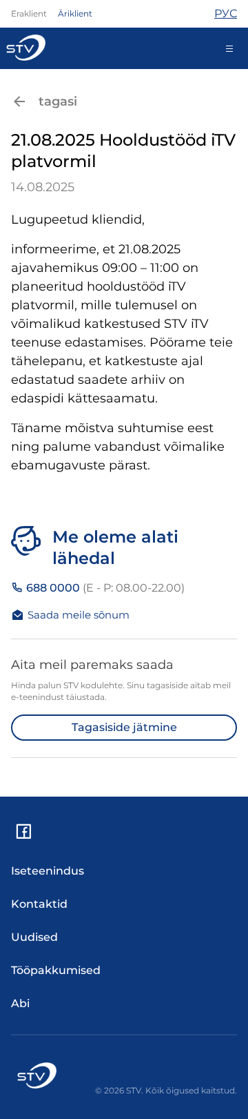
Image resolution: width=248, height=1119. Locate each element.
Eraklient (29, 13)
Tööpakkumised (56, 970)
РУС (225, 13)
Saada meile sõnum (79, 614)
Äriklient (75, 13)
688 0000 (104, 587)
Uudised (34, 937)
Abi (20, 1003)
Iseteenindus (47, 870)
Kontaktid (39, 904)
